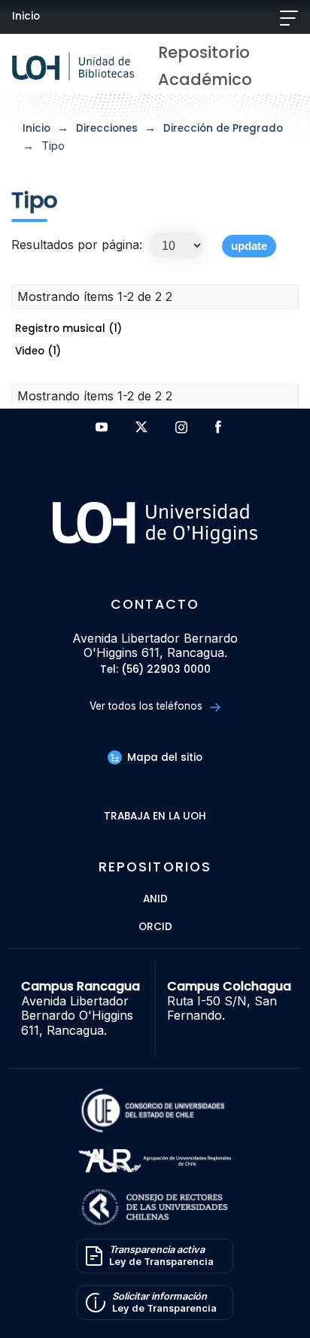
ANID (155, 899)
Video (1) (38, 351)
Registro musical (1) (68, 328)
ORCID (155, 927)
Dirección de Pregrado (223, 128)
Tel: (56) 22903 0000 (155, 670)
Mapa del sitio (163, 757)
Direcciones (107, 128)
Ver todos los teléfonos (147, 706)
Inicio (26, 16)
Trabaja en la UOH (155, 816)
